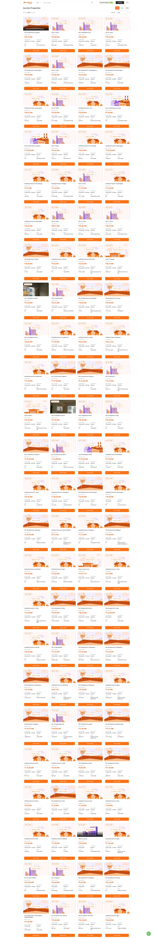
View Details (36, 50)
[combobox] (67, 2)
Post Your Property (106, 2)
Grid (117, 8)
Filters (127, 8)
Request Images (36, 23)
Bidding (120, 2)
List (122, 8)
